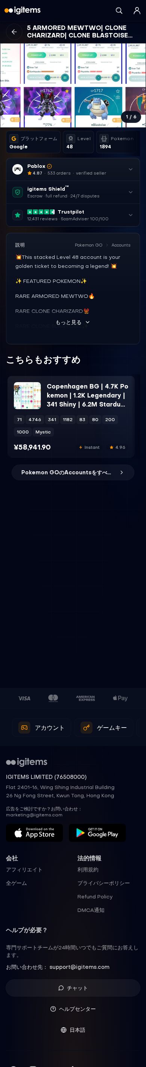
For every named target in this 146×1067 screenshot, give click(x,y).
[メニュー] (137, 10)
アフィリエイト (24, 869)
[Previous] (9, 85)
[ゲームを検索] (119, 10)
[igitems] (22, 10)
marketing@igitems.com (34, 815)
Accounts (121, 245)
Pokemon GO (89, 245)
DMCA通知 (90, 910)
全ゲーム (16, 883)
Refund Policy (95, 896)
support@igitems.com (79, 967)
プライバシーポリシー (103, 883)
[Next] (137, 85)
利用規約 (87, 869)
